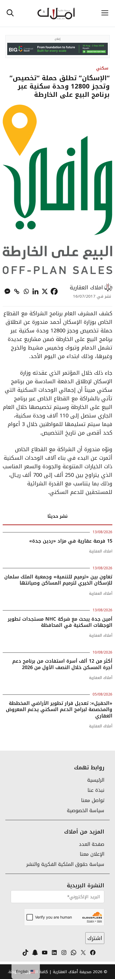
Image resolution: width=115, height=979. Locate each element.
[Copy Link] (16, 291)
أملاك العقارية (100, 593)
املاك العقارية (86, 287)
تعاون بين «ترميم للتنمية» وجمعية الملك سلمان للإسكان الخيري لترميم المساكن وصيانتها (58, 580)
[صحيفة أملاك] (56, 13)
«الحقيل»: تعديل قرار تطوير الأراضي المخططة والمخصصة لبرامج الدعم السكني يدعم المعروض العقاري (59, 709)
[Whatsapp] (26, 291)
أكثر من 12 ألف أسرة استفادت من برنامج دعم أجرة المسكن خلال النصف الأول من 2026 (62, 664)
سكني (102, 68)
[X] (44, 291)
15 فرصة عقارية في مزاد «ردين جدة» (70, 541)
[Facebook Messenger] (7, 291)
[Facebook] (54, 291)
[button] (10, 13)
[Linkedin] (35, 291)
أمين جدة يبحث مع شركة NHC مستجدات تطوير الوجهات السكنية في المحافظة (60, 622)
